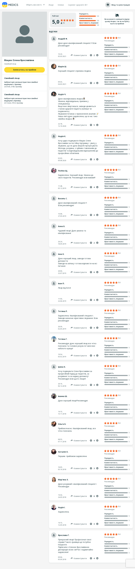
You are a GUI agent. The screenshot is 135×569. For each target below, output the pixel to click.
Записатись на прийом (24, 69)
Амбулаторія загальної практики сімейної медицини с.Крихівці (21, 99)
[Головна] (10, 4)
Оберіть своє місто (34, 5)
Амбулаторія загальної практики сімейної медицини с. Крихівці (21, 83)
